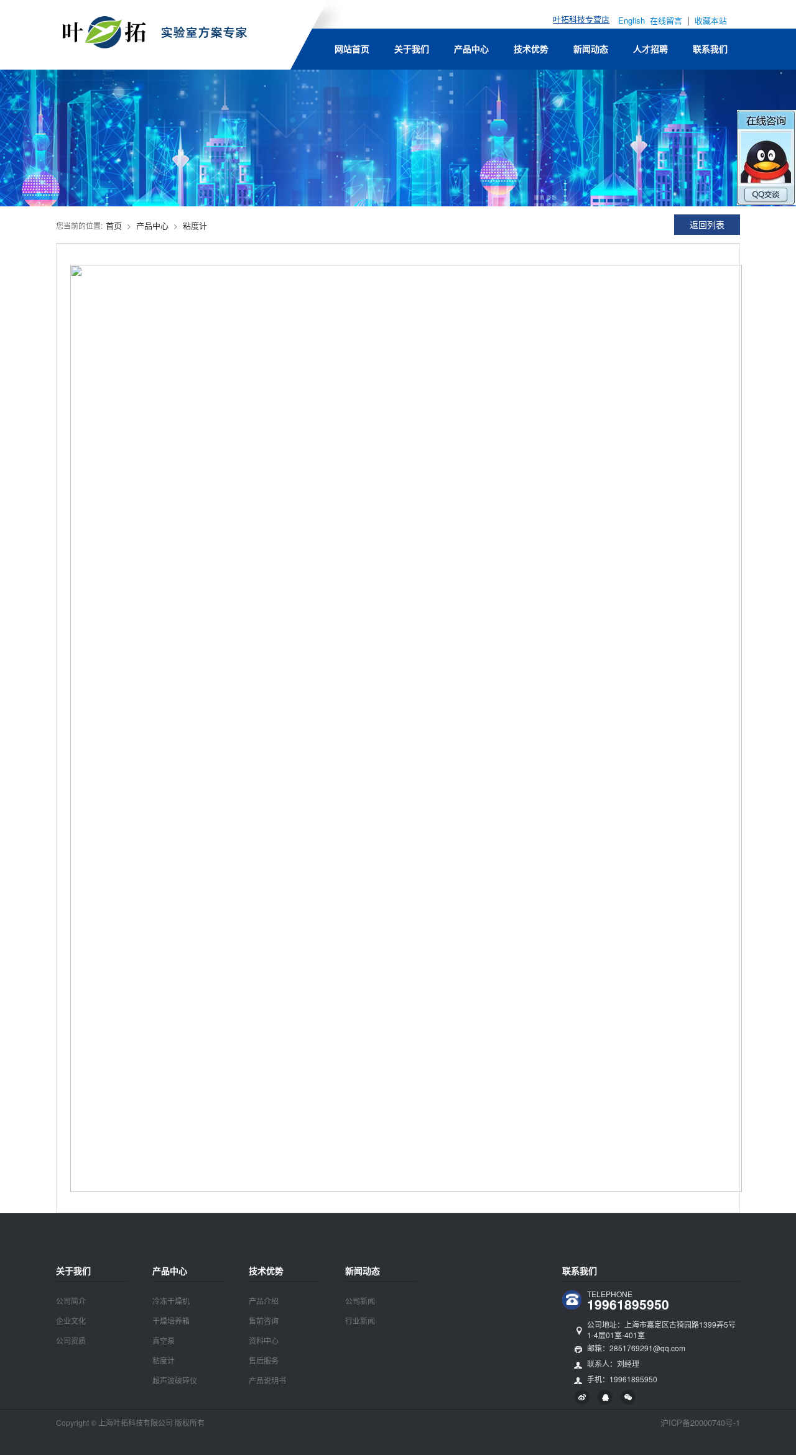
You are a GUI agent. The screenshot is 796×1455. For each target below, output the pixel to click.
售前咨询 (264, 1320)
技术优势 (531, 48)
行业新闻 (360, 1320)
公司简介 (71, 1300)
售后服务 (264, 1360)
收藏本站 (711, 20)
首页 (114, 225)
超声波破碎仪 (174, 1380)
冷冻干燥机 (171, 1300)
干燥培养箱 (171, 1320)
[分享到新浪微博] (582, 1397)
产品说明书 (267, 1380)
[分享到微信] (628, 1397)
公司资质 (71, 1340)
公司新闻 (360, 1300)
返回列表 (707, 224)
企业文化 (71, 1320)
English (631, 20)
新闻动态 (590, 48)
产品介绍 (264, 1300)
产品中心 (471, 48)
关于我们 (411, 48)
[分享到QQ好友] (605, 1397)
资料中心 (264, 1340)
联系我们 (710, 48)
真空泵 (163, 1340)
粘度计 (195, 225)
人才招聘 (650, 48)
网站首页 (352, 48)
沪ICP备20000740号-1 (700, 1422)
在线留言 (667, 20)
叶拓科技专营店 (581, 19)
